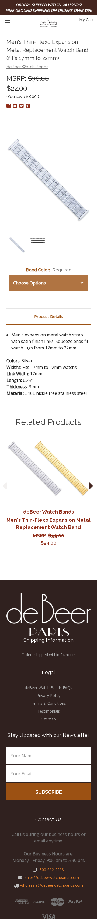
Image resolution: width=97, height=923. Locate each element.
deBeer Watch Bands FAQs (48, 687)
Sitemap (48, 719)
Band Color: (48, 269)
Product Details (48, 316)
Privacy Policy (48, 695)
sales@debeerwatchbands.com (51, 877)
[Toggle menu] (7, 22)
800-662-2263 (51, 869)
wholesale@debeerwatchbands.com (51, 885)
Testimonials (48, 711)
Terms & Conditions (48, 703)
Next (91, 485)
